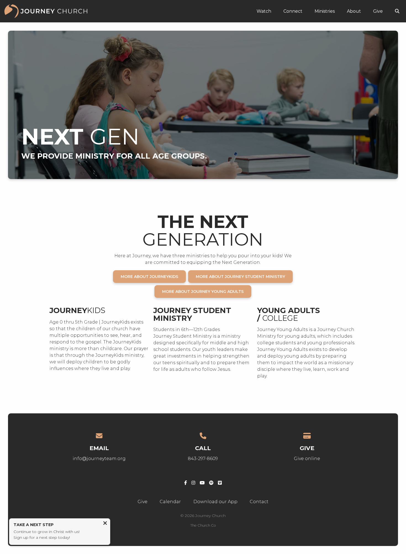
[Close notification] (105, 523)
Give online (307, 458)
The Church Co (203, 525)
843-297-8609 (203, 458)
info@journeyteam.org (99, 458)
